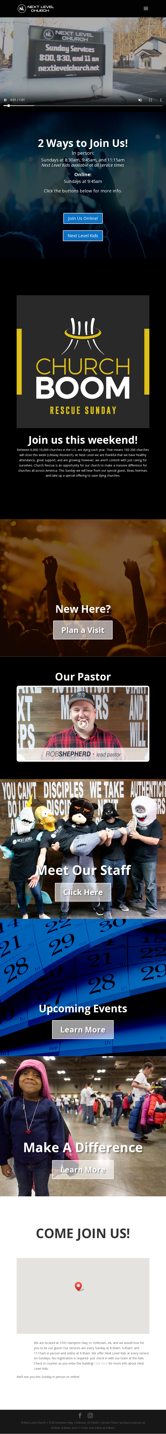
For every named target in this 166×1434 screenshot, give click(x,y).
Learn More (82, 1029)
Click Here (83, 892)
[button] (79, 1286)
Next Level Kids (83, 236)
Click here (101, 1363)
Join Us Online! (83, 218)
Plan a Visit (82, 630)
